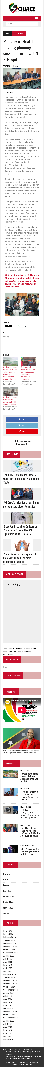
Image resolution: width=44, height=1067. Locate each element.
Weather (6, 913)
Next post (20, 444)
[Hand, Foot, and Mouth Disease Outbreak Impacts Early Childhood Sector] (22, 471)
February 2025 (9, 974)
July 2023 (7, 1024)
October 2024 (9, 987)
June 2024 (7, 999)
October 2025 (9, 950)
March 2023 (8, 1036)
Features (6, 873)
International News (10, 885)
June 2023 (7, 1027)
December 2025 (10, 943)
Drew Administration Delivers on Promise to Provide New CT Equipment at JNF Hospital (20, 530)
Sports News (8, 907)
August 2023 (8, 1021)
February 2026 (9, 937)
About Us (9, 1054)
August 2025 (8, 956)
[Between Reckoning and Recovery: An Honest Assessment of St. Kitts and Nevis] (10, 776)
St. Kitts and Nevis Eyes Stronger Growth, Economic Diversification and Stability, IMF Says (29, 814)
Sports (16, 1052)
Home (5, 1049)
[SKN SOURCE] (22, 7)
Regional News (8, 902)
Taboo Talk (25, 1052)
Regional (18, 1049)
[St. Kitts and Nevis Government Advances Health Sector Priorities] (10, 391)
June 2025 (7, 962)
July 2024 (7, 996)
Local (11, 1049)
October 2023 (9, 1015)
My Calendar (36, 1052)
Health (15, 66)
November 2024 (10, 984)
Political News (8, 896)
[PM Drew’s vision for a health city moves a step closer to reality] (22, 498)
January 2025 (9, 977)
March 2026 (8, 934)
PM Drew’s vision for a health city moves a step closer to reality (21, 504)
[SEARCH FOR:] (22, 23)
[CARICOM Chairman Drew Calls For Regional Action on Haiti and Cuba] (10, 851)
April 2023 (7, 1033)
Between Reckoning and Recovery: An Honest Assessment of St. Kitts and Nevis (29, 777)
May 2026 (7, 931)
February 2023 (9, 1039)
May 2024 (7, 1002)
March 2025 (8, 971)
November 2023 (10, 1012)
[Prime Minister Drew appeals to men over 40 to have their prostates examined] (22, 550)
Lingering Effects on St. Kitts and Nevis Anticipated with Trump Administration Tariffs (23, 1057)
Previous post (24, 441)
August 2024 (8, 993)
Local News (7, 890)
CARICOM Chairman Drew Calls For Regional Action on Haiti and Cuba (29, 851)
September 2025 (10, 953)
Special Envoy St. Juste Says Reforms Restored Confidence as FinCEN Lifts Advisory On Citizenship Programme (30, 833)
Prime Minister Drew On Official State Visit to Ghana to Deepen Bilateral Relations (30, 795)
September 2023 (10, 1018)
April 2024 (7, 1005)
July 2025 (7, 959)
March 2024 (8, 1008)
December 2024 (10, 981)
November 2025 (10, 946)
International (28, 1049)
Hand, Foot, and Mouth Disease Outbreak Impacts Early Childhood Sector (21, 478)
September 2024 (10, 990)
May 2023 (7, 1030)
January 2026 (9, 940)
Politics (8, 1052)
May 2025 (7, 965)
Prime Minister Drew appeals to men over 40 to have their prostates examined (20, 558)
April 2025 (7, 968)
